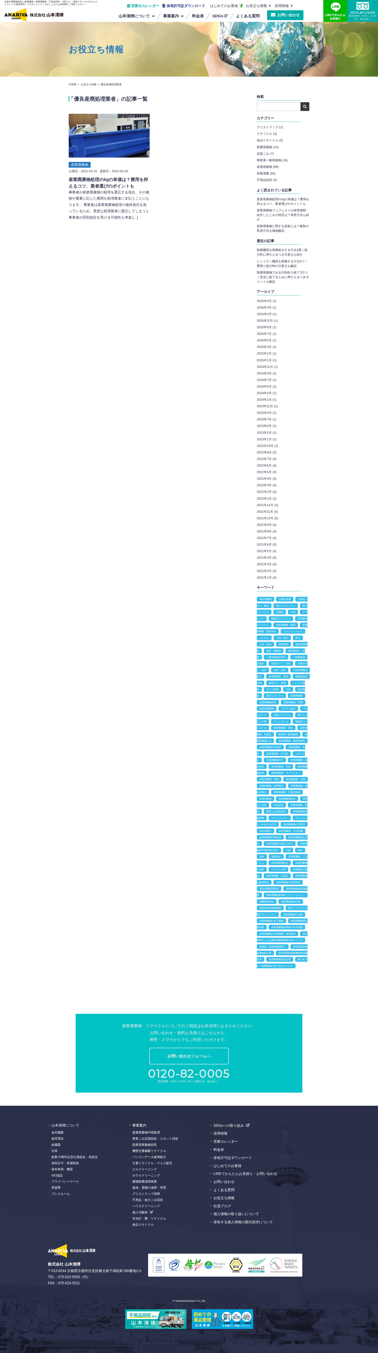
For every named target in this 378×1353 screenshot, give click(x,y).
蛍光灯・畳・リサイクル (149, 1218)
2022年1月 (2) (266, 498)
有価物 (279, 612)
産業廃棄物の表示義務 (271, 921)
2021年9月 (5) (266, 524)
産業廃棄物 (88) (268, 166)
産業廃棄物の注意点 (294, 824)
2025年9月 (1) (266, 327)
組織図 (56, 1144)
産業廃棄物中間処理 (270, 837)
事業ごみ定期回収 (276, 811)
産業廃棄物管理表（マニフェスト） (285, 895)
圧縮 (288, 850)
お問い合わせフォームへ (189, 1056)
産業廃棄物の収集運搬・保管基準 (277, 933)
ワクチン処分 (288, 708)
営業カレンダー (226, 1141)
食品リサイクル (274, 695)
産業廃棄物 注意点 (277, 875)
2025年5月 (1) (266, 340)
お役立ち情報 (256, 6)
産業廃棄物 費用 (285, 625)
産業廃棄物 (79, 165)
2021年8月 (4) (266, 531)
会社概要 (57, 1132)
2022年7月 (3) (266, 459)
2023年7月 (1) (266, 419)
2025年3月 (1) (266, 347)
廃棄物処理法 (266, 901)
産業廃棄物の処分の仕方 (279, 843)
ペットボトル (281, 721)
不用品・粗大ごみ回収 (147, 1200)
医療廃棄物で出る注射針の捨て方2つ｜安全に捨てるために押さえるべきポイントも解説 (283, 277)
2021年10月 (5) (267, 518)
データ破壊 (272, 689)
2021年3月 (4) (266, 564)
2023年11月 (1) (267, 406)
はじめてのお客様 (224, 6)
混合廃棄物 (265, 599)
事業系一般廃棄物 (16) (272, 160)
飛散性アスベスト (280, 618)
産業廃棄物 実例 (269, 779)
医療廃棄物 (296, 695)
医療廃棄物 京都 (293, 702)
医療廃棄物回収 (267, 702)
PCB (292, 612)
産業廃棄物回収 (287, 798)
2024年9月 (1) (266, 373)
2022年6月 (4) (266, 465)
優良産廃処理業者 (269, 888)
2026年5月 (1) (266, 301)
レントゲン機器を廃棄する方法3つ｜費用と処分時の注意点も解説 (282, 264)
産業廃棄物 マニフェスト (285, 773)
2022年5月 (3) (266, 472)
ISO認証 (57, 1175)
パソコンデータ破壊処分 (149, 1157)
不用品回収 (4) (267, 180)
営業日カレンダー (145, 6)
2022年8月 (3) (266, 452)
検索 (305, 106)
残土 (298, 638)
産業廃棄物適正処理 (279, 959)
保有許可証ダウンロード (186, 6)
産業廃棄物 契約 (283, 728)
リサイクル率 (278, 869)
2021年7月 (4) (266, 538)
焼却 (261, 856)
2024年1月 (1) (266, 399)
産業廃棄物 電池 (278, 676)
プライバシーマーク (65, 1181)
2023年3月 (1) (266, 432)
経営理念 (57, 1138)
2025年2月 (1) (266, 353)
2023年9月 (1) (266, 412)
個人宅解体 (140, 1212)
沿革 (54, 1151)
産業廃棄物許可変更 (270, 747)
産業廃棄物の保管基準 (288, 882)
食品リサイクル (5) (270, 140)
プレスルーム (60, 1193)
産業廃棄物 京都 (295, 779)
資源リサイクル (282, 715)
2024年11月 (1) (267, 367)
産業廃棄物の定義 (293, 914)
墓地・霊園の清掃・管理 (149, 1187)
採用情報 (221, 1133)
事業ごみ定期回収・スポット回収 (155, 1138)
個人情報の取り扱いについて (236, 1214)
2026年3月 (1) (266, 307)
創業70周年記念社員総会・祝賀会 (74, 1157)
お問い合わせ (288, 15)
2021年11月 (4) (267, 511)
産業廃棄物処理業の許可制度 (287, 927)
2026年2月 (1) (266, 314)
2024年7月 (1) (266, 380)
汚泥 (288, 689)
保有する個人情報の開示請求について (243, 1222)
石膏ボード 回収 (280, 663)
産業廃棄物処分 (279, 863)
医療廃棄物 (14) (268, 147)
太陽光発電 (285, 599)
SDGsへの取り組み (229, 1125)
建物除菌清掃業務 (144, 1181)
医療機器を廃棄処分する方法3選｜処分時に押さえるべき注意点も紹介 (282, 252)
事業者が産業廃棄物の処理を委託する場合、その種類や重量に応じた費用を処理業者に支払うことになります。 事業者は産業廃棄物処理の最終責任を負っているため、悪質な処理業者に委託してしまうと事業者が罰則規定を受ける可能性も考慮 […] (109, 204)
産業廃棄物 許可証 (277, 753)
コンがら (264, 638)
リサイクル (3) (267, 133)
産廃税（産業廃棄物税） (272, 946)
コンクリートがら (293, 631)
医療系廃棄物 (266, 708)
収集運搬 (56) (266, 173)
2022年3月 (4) (266, 485)
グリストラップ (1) (270, 127)
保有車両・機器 (62, 1169)
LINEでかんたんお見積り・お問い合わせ (245, 1174)
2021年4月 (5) (266, 557)
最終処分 (276, 856)
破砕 (300, 850)
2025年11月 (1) (267, 320)
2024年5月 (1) (266, 386)
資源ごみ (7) (265, 153)
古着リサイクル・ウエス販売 (152, 1163)
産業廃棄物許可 (274, 760)
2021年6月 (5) (266, 544)
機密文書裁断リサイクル (149, 1151)
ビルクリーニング (144, 1169)
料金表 (219, 1149)
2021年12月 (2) (267, 505)
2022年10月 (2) (267, 445)
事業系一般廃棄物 (288, 734)
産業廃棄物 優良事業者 (291, 740)
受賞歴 (56, 1187)
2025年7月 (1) (266, 333)
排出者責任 (265, 831)
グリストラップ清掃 (146, 1193)
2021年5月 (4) (266, 551)
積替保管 (283, 644)
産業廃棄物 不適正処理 (287, 792)
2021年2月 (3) (266, 571)
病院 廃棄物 (273, 650)
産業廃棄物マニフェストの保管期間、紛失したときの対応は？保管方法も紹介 (283, 215)
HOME (73, 84)
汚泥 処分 (282, 638)
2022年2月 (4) (266, 491)
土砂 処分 (265, 644)
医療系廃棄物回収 (144, 1144)
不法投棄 (278, 805)
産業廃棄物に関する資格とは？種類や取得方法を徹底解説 (283, 228)
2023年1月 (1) (266, 439)
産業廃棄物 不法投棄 (291, 831)
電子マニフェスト (285, 605)
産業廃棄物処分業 (290, 901)
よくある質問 (224, 1190)
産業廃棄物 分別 (280, 766)
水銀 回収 (280, 670)
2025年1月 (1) (266, 360)
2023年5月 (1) (266, 426)
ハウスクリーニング (146, 1206)
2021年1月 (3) (266, 577)
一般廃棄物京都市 (276, 657)
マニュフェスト (279, 818)
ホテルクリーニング (146, 1175)
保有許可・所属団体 (65, 1163)
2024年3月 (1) (266, 393)
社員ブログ (222, 1206)
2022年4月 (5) (266, 478)
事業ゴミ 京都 (277, 683)
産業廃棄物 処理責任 (271, 785)
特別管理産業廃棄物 (270, 908)
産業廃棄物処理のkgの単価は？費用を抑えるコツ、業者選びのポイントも (283, 201)
